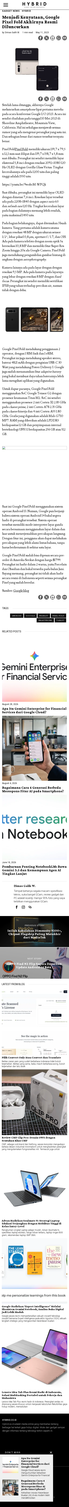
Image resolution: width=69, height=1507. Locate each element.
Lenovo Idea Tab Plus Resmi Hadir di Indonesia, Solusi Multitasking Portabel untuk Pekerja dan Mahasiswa (32, 1395)
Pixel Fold (21, 149)
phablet (43, 615)
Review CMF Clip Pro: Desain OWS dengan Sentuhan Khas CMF (28, 1139)
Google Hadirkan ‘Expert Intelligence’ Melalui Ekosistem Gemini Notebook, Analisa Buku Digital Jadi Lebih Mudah (33, 1309)
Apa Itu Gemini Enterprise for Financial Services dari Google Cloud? (34, 710)
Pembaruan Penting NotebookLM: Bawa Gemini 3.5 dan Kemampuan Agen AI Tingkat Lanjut (34, 870)
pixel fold (58, 615)
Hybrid (26, 11)
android (17, 615)
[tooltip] (40, 38)
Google (30, 615)
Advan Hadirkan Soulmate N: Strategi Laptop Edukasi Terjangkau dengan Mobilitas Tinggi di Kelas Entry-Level (31, 1223)
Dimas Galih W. (12, 32)
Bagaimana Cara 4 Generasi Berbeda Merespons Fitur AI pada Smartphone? (33, 789)
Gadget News (11, 11)
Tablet (60, 620)
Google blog (21, 591)
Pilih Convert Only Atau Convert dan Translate (31, 1057)
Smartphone (45, 620)
